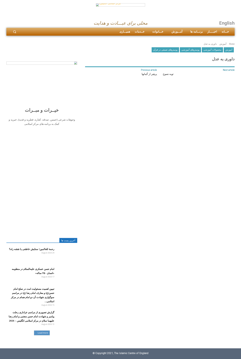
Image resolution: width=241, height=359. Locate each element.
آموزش (222, 44)
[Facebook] (10, 22)
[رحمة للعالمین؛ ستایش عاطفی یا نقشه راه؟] (66, 254)
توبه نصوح (168, 74)
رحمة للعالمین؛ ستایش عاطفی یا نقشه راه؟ (31, 249)
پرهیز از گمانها (149, 74)
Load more (43, 332)
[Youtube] (26, 22)
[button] (14, 32)
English (227, 23)
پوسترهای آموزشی (190, 50)
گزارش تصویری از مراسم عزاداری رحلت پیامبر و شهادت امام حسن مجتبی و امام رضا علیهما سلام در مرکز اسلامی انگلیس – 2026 (31, 316)
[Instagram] (18, 22)
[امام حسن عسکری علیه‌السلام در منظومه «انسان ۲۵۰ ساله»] (66, 274)
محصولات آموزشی (212, 50)
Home (232, 44)
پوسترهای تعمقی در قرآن (165, 50)
